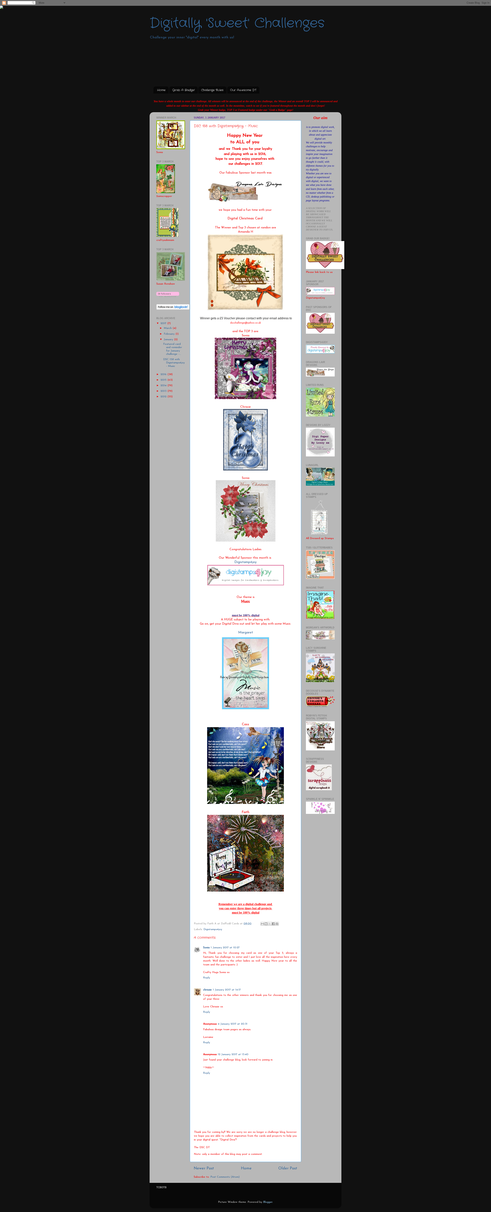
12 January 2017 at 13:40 (233, 1054)
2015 (164, 380)
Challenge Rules (212, 90)
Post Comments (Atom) (225, 1177)
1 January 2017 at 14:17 (227, 989)
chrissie (207, 989)
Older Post (287, 1168)
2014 (164, 385)
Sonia (206, 947)
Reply (206, 977)
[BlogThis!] (266, 924)
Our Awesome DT (243, 90)
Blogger (267, 1202)
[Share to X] (270, 924)
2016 (164, 374)
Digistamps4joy (212, 929)
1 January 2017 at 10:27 (225, 947)
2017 (164, 323)
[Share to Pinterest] (277, 924)
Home (161, 90)
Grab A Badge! (183, 90)
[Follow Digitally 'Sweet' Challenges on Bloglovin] (167, 296)
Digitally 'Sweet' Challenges (237, 23)
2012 (164, 396)
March (168, 328)
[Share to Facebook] (273, 924)
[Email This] (262, 924)
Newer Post (204, 1168)
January (169, 339)
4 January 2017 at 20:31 (232, 1024)
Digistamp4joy (245, 562)
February (169, 334)
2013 (164, 391)
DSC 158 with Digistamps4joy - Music (174, 363)
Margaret (245, 632)
